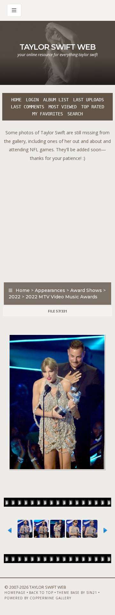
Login (32, 99)
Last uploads (88, 99)
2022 (14, 297)
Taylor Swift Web (57, 47)
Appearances (50, 290)
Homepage (15, 592)
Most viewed (63, 106)
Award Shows (86, 290)
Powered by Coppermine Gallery (37, 598)
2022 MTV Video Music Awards (61, 297)
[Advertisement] (57, 220)
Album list (56, 99)
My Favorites (47, 113)
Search (75, 113)
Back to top (41, 592)
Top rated (92, 106)
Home (16, 99)
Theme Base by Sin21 (77, 592)
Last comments (27, 106)
